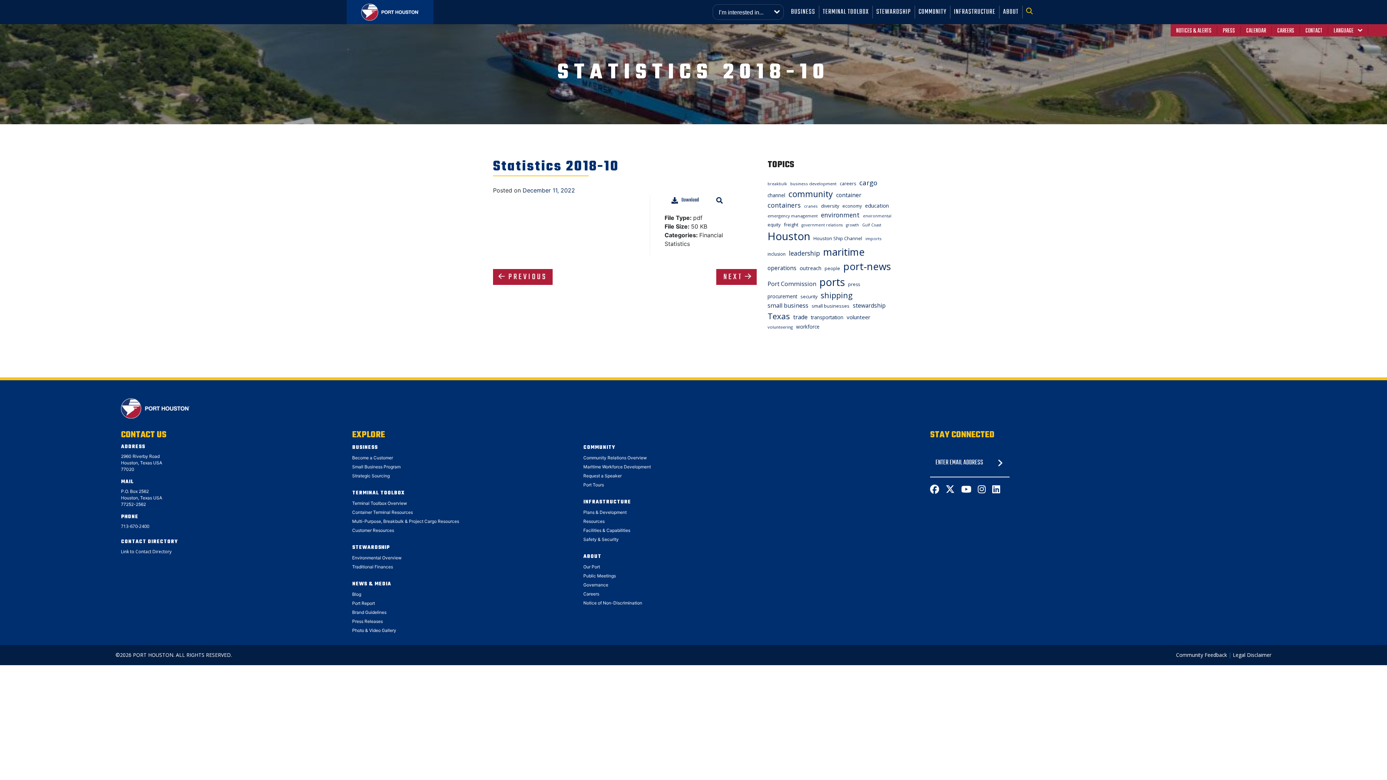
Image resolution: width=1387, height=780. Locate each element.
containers (784, 205)
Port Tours (593, 485)
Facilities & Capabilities (606, 530)
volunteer (858, 317)
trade (800, 317)
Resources (594, 521)
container (848, 195)
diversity (830, 206)
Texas (779, 316)
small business (788, 305)
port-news (867, 266)
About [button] (1011, 12)
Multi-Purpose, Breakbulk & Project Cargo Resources (405, 521)
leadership (804, 253)
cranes (811, 206)
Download (690, 200)
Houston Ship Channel (837, 238)
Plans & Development (605, 512)
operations (782, 268)
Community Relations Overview (615, 457)
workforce (808, 326)
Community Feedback (1201, 654)
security (808, 296)
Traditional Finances (372, 566)
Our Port (591, 566)
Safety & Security (601, 539)
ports (832, 282)
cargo (868, 182)
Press (1229, 31)
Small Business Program (376, 466)
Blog (356, 594)
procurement (782, 296)
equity (774, 225)
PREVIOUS (528, 277)
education (877, 205)
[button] (1031, 12)
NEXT (733, 277)
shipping (836, 295)
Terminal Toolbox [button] (846, 12)
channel (776, 195)
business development (813, 183)
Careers (1285, 31)
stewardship (869, 305)
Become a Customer (372, 457)
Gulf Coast (871, 225)
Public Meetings (599, 575)
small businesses (831, 306)
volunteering (780, 327)
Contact (1313, 31)
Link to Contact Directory (146, 552)
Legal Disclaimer (1252, 654)
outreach (810, 268)
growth (852, 225)
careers (848, 184)
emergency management (793, 215)
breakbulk (777, 183)
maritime (844, 252)
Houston (789, 236)
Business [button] (803, 12)
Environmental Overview (377, 557)
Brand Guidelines (369, 612)
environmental (877, 215)
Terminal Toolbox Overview (379, 503)
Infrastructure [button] (974, 12)
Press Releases (367, 621)
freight (791, 224)
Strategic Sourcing (371, 475)
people (832, 268)
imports (873, 238)
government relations (822, 225)
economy (852, 206)
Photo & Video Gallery (374, 630)
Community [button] (932, 12)
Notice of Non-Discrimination (612, 603)
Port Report (363, 603)
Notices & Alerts (1193, 31)
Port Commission (792, 284)
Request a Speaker (602, 475)
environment (840, 215)
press (854, 284)
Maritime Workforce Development (617, 466)
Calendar (1256, 31)
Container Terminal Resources (382, 512)
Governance (595, 585)
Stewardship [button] (893, 12)
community (810, 194)
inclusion (777, 254)
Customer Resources (373, 530)
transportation (827, 317)
